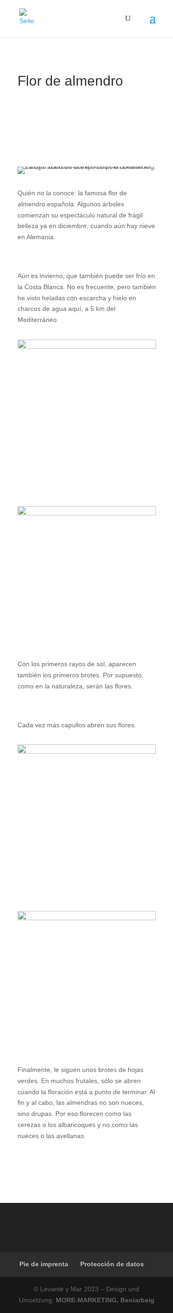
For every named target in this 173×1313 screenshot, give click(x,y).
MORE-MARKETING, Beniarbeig (105, 1300)
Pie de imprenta (43, 1264)
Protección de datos (112, 1264)
